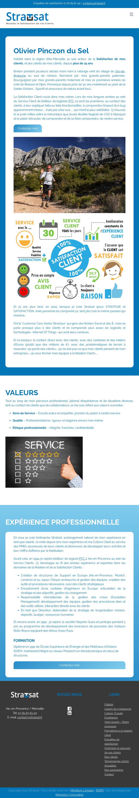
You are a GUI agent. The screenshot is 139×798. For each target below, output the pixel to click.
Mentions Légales (82, 790)
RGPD (100, 790)
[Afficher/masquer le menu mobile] (132, 14)
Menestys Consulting (69, 795)
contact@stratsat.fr (94, 3)
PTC (71, 101)
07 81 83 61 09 (72, 3)
